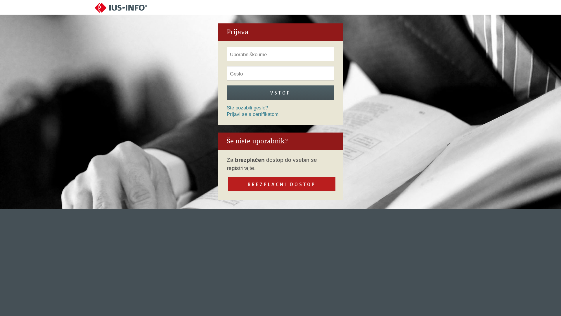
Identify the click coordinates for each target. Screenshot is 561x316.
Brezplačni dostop (282, 184)
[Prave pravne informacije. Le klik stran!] (121, 7)
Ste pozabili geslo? (247, 108)
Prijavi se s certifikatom (252, 114)
